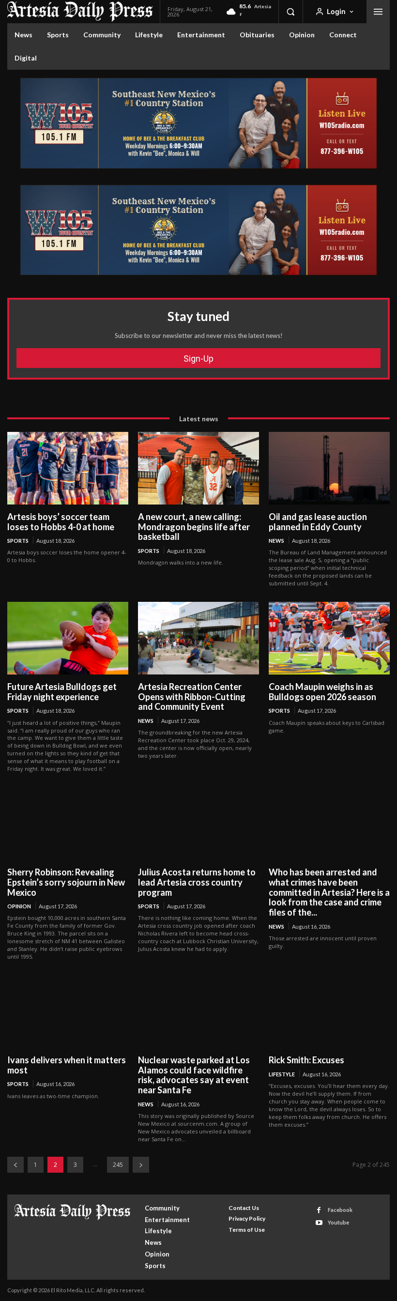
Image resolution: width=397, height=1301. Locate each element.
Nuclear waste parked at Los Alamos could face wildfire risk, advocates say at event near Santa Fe (194, 1075)
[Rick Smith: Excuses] (329, 1011)
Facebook (340, 1210)
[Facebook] (319, 1210)
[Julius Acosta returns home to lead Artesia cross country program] (198, 823)
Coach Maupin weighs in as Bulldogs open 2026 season (322, 691)
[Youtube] (319, 1223)
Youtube (338, 1222)
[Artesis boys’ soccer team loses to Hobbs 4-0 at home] (67, 468)
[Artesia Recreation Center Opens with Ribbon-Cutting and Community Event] (198, 638)
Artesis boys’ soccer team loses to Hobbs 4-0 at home (60, 521)
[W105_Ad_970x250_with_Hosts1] (198, 167)
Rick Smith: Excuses (306, 1060)
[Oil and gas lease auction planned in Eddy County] (329, 468)
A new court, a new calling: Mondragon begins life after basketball (194, 526)
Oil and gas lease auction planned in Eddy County (318, 521)
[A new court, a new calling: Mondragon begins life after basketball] (198, 468)
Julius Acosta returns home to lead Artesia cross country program (197, 882)
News (276, 540)
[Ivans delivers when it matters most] (67, 1011)
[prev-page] (15, 1165)
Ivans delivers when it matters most (66, 1065)
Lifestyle (282, 1074)
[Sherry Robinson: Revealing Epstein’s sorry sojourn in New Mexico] (67, 823)
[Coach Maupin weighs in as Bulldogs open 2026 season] (329, 638)
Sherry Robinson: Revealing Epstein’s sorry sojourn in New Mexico (66, 882)
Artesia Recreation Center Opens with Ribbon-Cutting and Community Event (191, 696)
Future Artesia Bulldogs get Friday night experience (62, 691)
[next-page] (141, 1165)
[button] (290, 11)
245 (118, 1165)
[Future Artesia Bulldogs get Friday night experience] (67, 638)
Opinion (19, 906)
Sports (18, 540)
